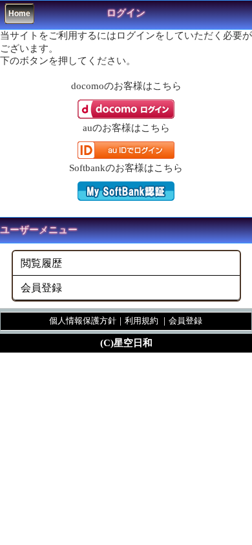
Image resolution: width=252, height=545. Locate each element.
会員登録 (41, 287)
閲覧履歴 (41, 263)
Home (19, 13)
